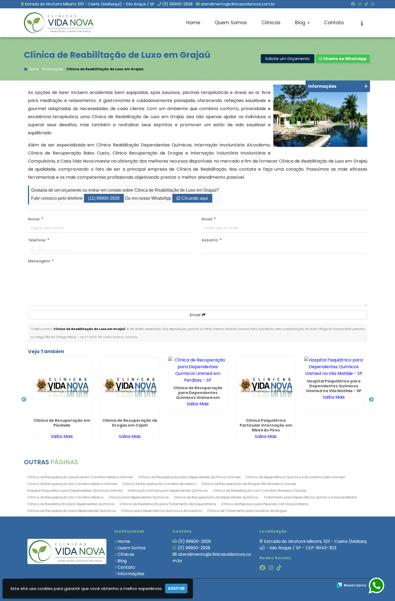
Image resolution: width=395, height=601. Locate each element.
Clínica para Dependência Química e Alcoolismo (161, 510)
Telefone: (38, 240)
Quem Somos (231, 22)
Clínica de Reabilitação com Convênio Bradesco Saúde (259, 490)
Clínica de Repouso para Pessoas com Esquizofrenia (264, 504)
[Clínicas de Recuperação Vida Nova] (66, 551)
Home (193, 22)
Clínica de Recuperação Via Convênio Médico (65, 497)
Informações (130, 574)
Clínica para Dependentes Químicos (139, 497)
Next (371, 399)
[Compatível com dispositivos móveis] (326, 585)
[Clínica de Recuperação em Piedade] (62, 386)
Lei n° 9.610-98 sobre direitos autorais (109, 337)
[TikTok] (366, 4)
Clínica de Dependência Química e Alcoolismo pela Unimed (295, 477)
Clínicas (271, 22)
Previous (24, 399)
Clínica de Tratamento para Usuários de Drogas (247, 510)
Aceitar (176, 588)
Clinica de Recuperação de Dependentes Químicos (216, 497)
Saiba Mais (62, 436)
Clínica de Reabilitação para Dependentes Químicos (70, 504)
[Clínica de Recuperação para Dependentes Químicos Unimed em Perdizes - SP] (198, 370)
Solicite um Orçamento (287, 58)
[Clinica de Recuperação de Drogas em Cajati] (130, 386)
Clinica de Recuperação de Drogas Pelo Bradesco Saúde (249, 483)
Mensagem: (41, 261)
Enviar (196, 315)
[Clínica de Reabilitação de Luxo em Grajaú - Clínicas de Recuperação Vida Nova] (59, 22)
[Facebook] (353, 4)
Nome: (35, 219)
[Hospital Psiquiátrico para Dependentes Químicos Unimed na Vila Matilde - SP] (334, 367)
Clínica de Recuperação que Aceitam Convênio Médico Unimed (80, 477)
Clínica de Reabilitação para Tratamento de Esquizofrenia (168, 504)
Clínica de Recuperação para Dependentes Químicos (71, 510)
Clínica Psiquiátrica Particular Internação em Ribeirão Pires (266, 425)
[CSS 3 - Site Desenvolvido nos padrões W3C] (308, 585)
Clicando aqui (194, 198)
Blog (301, 22)
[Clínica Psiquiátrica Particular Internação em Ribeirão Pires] (266, 386)
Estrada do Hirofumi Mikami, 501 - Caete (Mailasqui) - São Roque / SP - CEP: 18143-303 (313, 544)
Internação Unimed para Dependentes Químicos (168, 490)
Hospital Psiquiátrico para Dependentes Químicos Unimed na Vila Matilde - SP (333, 385)
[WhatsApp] (372, 4)
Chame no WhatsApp (344, 58)
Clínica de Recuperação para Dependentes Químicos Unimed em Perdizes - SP (197, 395)
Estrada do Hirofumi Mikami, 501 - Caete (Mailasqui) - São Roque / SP (89, 4)
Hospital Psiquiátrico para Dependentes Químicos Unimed (75, 490)
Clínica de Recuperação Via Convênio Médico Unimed (72, 483)
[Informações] (361, 23)
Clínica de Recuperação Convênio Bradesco (159, 483)
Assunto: (212, 240)
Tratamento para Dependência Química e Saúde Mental (310, 497)
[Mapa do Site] (275, 585)
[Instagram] (359, 4)
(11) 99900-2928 (177, 4)
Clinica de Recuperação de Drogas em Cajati (129, 423)
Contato (334, 22)
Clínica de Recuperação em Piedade (62, 423)
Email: (209, 219)
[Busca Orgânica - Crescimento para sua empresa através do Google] (351, 585)
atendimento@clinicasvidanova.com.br (238, 4)
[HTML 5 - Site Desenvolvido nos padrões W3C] (289, 585)
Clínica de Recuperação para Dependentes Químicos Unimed (189, 477)
